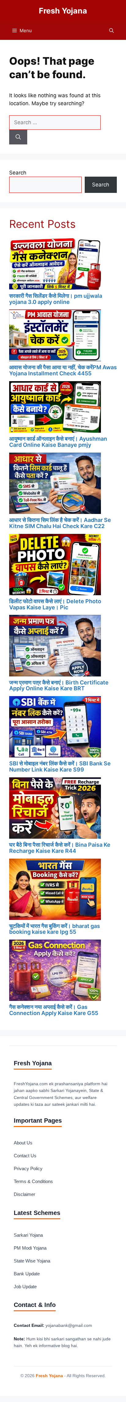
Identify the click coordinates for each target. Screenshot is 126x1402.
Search (17, 173)
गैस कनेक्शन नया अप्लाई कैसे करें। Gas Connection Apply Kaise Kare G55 (53, 1010)
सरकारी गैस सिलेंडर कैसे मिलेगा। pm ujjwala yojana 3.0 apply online (55, 299)
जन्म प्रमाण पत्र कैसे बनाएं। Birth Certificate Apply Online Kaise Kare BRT (59, 685)
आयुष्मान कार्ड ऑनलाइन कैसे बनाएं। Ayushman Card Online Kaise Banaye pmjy (58, 441)
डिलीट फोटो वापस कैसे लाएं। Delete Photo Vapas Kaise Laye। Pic (55, 604)
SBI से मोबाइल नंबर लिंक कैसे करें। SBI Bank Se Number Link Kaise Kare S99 (60, 766)
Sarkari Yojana (28, 1235)
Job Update (25, 1286)
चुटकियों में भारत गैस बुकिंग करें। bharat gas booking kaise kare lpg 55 (54, 929)
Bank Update (27, 1273)
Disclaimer (24, 1194)
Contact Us (25, 1155)
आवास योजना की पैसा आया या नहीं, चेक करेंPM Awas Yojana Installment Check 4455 (63, 370)
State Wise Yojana (32, 1260)
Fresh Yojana (63, 10)
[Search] (18, 137)
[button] (111, 30)
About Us (23, 1142)
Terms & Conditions (33, 1181)
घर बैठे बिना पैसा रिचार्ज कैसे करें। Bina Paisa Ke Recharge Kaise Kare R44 (59, 847)
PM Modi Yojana (30, 1248)
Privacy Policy (28, 1168)
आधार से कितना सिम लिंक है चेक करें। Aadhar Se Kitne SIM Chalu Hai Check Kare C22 (60, 523)
